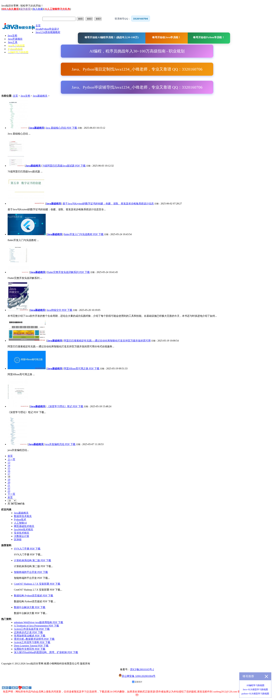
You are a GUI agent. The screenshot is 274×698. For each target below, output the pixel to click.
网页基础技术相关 (24, 526)
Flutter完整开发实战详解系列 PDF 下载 (68, 272)
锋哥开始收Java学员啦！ (166, 37)
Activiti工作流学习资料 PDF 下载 (32, 642)
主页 (15, 95)
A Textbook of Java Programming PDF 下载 (36, 625)
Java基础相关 (40, 95)
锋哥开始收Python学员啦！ (209, 37)
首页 (10, 456)
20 (9, 482)
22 (9, 488)
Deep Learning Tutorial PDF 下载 (31, 645)
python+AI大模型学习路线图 (255, 693)
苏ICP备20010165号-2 (142, 669)
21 (9, 485)
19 (9, 479)
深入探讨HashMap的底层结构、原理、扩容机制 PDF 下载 (46, 652)
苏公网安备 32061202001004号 (138, 676)
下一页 (11, 494)
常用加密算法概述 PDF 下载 (29, 635)
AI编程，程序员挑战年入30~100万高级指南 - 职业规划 (137, 51)
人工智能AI (20, 522)
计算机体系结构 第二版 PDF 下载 (32, 560)
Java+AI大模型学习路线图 (255, 689)
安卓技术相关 (21, 532)
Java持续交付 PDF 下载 (59, 310)
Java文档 (25, 95)
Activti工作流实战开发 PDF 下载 (32, 629)
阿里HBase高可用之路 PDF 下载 (81, 368)
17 (9, 474)
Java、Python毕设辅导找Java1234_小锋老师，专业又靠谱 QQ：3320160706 (137, 87)
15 (9, 468)
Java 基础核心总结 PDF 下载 (61, 127)
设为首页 (25, 9)
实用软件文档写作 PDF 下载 (29, 649)
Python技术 (20, 519)
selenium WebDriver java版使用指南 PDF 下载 (38, 622)
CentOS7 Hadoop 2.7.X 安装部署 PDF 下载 (37, 583)
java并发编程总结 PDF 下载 (60, 444)
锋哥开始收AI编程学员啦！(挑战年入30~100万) (112, 37)
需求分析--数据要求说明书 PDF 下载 (34, 639)
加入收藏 (38, 9)
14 (9, 465)
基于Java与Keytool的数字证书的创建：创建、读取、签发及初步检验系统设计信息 (108, 203)
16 (9, 471)
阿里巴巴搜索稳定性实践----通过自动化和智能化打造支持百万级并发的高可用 (107, 340)
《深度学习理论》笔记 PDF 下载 (65, 406)
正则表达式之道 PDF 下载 (28, 632)
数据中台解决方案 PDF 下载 (29, 607)
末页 (10, 497)
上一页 (11, 459)
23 (9, 491)
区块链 (18, 539)
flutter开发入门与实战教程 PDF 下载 (84, 234)
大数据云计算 (21, 536)
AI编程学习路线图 (255, 685)
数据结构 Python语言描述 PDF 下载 (33, 595)
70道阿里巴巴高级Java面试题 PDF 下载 (64, 165)
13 (9, 462)
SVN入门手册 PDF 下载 (27, 548)
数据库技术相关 (23, 516)
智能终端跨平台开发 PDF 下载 (31, 572)
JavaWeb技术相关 (23, 529)
